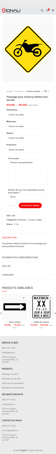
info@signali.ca (8, 352)
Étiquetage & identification (13, 388)
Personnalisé (13, 158)
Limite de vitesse (41, 322)
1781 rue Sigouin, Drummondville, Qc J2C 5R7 (10, 359)
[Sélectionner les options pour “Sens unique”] (23, 297)
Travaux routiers (33, 91)
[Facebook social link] (14, 224)
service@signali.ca (10, 430)
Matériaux (11, 121)
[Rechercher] (42, 10)
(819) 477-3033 (8, 348)
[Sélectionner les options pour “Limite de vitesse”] (50, 297)
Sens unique (14, 322)
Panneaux (19, 91)
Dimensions (12, 110)
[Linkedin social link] (17, 224)
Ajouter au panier (30, 205)
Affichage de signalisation (13, 383)
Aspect (10, 133)
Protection (11, 145)
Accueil (10, 91)
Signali (23, 450)
